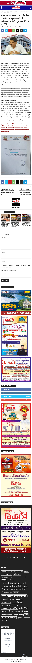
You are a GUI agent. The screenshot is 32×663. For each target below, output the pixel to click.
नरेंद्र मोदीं (15, 586)
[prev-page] (15, 230)
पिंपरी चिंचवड (7, 592)
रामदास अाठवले (7, 615)
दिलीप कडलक (5, 583)
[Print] (21, 30)
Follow (28, 393)
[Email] (17, 30)
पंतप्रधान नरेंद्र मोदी (14, 589)
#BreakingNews (5, 571)
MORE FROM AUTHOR (22, 211)
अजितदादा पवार (7, 574)
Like (29, 389)
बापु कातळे (19, 599)
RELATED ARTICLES (9, 211)
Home (2, 11)
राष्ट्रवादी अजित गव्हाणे (9, 618)
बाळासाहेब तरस (6, 602)
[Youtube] (24, 557)
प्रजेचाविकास (4, 599)
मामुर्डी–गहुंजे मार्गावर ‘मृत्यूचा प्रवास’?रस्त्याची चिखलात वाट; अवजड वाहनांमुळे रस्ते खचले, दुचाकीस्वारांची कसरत (26, 224)
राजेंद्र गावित (17, 611)
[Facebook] (2, 30)
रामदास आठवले (18, 615)
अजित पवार (17, 574)
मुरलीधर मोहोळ (23, 608)
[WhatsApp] (13, 30)
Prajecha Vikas (5, 26)
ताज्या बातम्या (7, 11)
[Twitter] (6, 30)
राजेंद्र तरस (24, 611)
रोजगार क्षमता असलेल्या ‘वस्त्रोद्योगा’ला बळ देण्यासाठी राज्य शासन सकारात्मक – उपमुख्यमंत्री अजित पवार (25, 191)
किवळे (3, 580)
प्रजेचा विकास (11, 599)
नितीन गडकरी (22, 586)
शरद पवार (4, 621)
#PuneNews (20, 571)
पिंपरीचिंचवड (16, 592)
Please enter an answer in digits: (8, 270)
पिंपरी (24, 589)
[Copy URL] (29, 30)
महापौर (12, 605)
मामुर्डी (16, 605)
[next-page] (17, 230)
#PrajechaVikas (13, 571)
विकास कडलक (27, 617)
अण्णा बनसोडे (24, 574)
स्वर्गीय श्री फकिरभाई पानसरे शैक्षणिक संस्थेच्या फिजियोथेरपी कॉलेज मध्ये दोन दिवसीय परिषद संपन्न (7, 191)
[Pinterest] (10, 30)
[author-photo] (16, 202)
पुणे (28, 596)
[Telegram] (25, 30)
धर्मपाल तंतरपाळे (6, 586)
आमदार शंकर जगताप (7, 577)
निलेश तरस (5, 589)
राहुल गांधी (20, 617)
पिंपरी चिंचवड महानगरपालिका (14, 596)
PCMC (26, 571)
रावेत (26, 615)
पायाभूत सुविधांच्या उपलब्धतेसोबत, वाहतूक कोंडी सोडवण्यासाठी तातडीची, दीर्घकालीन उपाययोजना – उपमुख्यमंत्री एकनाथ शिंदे (5, 224)
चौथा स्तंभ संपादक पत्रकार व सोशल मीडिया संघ (16, 580)
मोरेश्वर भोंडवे (7, 611)
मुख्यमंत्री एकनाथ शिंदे (9, 608)
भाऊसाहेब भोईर (17, 602)
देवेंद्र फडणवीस (15, 583)
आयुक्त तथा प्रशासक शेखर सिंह (20, 577)
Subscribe (27, 399)
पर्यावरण (20, 589)
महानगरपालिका (6, 605)
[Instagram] (11, 557)
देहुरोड (24, 583)
